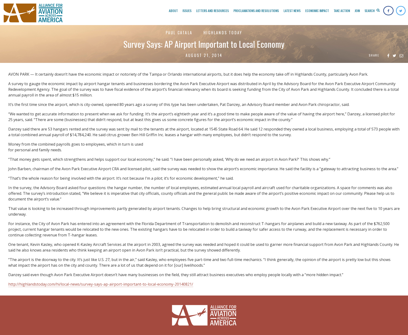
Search (370, 10)
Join (357, 10)
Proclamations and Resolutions (256, 10)
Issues (187, 10)
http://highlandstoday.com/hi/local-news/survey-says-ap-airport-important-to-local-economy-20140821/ (100, 284)
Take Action (342, 10)
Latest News (292, 10)
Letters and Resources (212, 10)
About (173, 10)
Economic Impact (317, 10)
